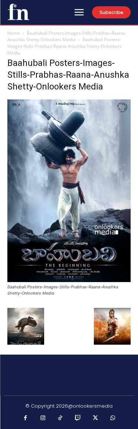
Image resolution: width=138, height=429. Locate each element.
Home (13, 33)
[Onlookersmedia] (18, 11)
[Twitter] (95, 418)
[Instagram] (43, 418)
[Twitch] (78, 418)
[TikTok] (60, 418)
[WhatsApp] (113, 418)
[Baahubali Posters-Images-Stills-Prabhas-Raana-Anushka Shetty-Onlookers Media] (69, 280)
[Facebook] (25, 418)
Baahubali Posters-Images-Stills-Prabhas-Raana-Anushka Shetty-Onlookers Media (66, 36)
